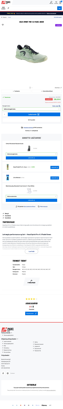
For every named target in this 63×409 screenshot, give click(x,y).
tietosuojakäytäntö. (51, 390)
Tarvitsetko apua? (58, 17)
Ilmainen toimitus (28, 127)
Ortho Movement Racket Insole (14, 143)
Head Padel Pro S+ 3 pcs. (20, 167)
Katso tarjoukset (51, 13)
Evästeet (12, 373)
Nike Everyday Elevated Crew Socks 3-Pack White (20, 186)
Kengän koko (6, 106)
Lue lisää (31, 251)
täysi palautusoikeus (29, 206)
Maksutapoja (43, 206)
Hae (59, 8)
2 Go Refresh (16, 177)
